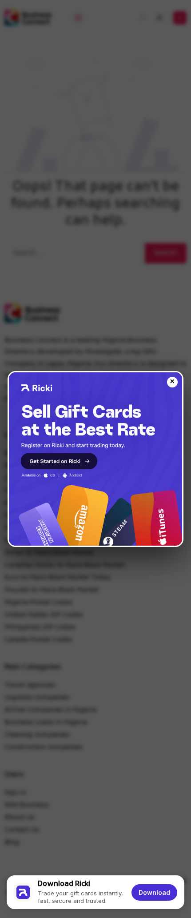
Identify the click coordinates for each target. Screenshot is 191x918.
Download (154, 892)
